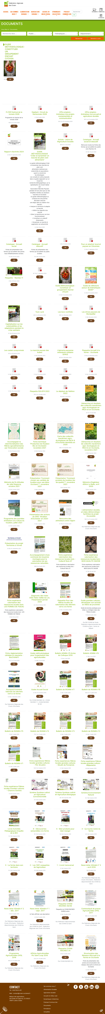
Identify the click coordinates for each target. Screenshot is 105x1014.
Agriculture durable (35, 12)
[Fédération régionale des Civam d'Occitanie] (4, 3)
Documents (94, 11)
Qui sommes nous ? (14, 12)
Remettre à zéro (96, 38)
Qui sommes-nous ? (50, 986)
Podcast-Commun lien (67, 12)
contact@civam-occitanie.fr (21, 993)
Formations (101, 11)
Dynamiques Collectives (56, 12)
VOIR (10, 79)
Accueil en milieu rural (46, 12)
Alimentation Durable (24, 12)
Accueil (6, 11)
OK (74, 15)
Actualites (101, 17)
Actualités (47, 1012)
